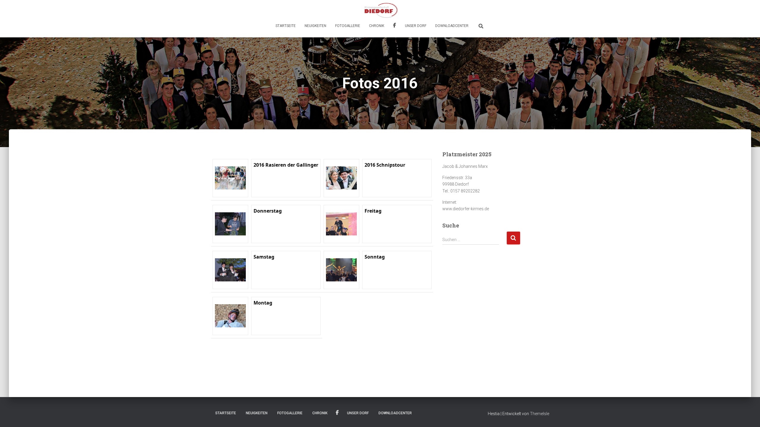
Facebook (394, 26)
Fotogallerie (347, 26)
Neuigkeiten (315, 26)
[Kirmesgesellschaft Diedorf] (379, 10)
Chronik (376, 26)
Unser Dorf (415, 26)
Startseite (286, 26)
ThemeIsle (539, 413)
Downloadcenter (451, 26)
